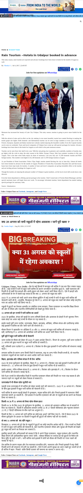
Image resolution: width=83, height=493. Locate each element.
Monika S (7, 65)
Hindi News (13, 216)
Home (4, 50)
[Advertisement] (41, 33)
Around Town (14, 50)
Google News (42, 191)
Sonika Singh (8, 226)
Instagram (30, 191)
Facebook (22, 191)
